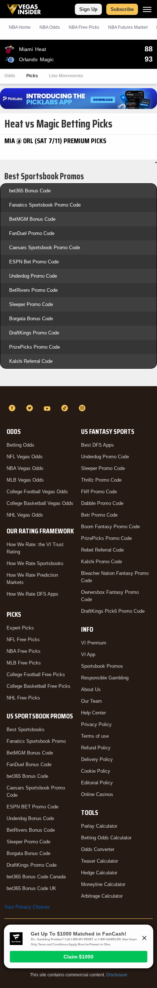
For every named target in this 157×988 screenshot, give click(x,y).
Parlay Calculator (99, 826)
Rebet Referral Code (102, 550)
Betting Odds (20, 445)
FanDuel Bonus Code (29, 764)
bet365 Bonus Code (30, 190)
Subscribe (122, 9)
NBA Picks (84, 27)
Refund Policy (96, 747)
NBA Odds (49, 27)
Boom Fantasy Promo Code (110, 526)
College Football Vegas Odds (37, 491)
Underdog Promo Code (33, 276)
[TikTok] (65, 408)
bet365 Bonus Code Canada (36, 876)
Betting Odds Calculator (106, 837)
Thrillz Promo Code (101, 480)
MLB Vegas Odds (25, 480)
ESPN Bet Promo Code (34, 261)
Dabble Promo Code (102, 503)
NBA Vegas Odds (25, 468)
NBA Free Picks (24, 651)
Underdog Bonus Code (30, 818)
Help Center (93, 712)
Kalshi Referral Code (31, 361)
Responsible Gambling (105, 678)
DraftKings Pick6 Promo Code (113, 611)
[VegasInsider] (78, 395)
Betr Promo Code (99, 515)
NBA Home (20, 27)
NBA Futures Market (128, 27)
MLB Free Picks (24, 663)
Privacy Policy (96, 724)
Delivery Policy (97, 759)
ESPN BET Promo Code (32, 806)
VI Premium (93, 643)
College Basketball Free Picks (38, 686)
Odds (9, 75)
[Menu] (147, 9)
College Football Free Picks (36, 674)
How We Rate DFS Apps (32, 594)
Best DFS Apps (97, 445)
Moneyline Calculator (103, 884)
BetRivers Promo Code (33, 290)
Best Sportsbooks (26, 729)
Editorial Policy (97, 782)
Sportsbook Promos (102, 666)
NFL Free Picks (23, 639)
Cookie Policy (95, 771)
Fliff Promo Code (99, 491)
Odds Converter (97, 849)
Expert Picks (20, 628)
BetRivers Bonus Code (31, 830)
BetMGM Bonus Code (32, 219)
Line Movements (66, 75)
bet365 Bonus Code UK (31, 888)
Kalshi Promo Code (101, 561)
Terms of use (95, 736)
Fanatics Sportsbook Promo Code (45, 205)
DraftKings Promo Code (34, 333)
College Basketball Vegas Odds (40, 503)
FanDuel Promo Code (31, 233)
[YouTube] (48, 408)
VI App (88, 654)
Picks (32, 75)
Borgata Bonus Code (31, 318)
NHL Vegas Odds (25, 515)
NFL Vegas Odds (25, 456)
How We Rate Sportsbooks (35, 563)
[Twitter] (30, 408)
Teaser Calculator (99, 861)
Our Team (91, 701)
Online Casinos (97, 794)
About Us (91, 689)
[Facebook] (13, 408)
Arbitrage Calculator (102, 896)
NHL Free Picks (23, 698)
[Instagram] (83, 408)
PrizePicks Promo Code (34, 347)
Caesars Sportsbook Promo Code (44, 247)
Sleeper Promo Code (31, 304)
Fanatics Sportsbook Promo (36, 741)
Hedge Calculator (99, 872)
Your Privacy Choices (27, 907)
